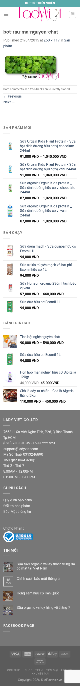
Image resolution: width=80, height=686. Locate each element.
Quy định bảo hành (17, 500)
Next (9, 102)
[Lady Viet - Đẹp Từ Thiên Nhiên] (40, 14)
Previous (12, 96)
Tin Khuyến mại (46, 670)
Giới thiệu (14, 670)
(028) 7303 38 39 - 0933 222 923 (29, 443)
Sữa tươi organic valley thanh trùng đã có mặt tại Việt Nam (46, 566)
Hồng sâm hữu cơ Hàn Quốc (38, 593)
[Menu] (6, 14)
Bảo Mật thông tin (17, 511)
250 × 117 (52, 40)
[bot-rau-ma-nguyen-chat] (31, 67)
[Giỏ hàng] (72, 14)
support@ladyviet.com (20, 449)
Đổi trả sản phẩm (16, 506)
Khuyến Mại (40, 673)
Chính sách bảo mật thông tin (39, 579)
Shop (28, 670)
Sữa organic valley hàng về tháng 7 (43, 607)
